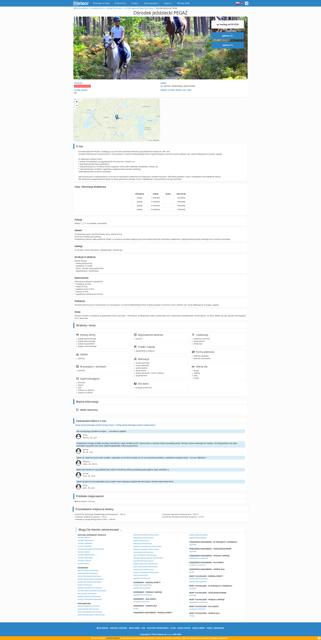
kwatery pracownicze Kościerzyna (147, 546)
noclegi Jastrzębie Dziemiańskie (91, 549)
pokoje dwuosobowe (141, 588)
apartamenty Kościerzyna (88, 609)
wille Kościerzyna (140, 575)
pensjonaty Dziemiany (87, 593)
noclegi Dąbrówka (85, 557)
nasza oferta (184, 628)
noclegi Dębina (84, 537)
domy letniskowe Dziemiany (89, 576)
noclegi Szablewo (85, 543)
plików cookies (113, 638)
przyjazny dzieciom (141, 601)
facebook (103, 628)
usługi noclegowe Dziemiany (90, 599)
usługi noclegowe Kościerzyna (146, 572)
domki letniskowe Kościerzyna (145, 535)
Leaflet (150, 140)
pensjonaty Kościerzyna (143, 561)
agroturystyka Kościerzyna (89, 606)
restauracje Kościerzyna (143, 569)
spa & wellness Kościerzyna (144, 555)
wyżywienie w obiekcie (142, 595)
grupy (135, 608)
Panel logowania (215, 628)
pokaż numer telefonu (82, 86)
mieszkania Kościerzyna (143, 552)
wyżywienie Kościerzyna (143, 537)
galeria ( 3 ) (227, 35)
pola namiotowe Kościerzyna (145, 566)
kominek (192, 551)
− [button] (77, 105)
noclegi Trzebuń (84, 560)
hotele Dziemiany (85, 585)
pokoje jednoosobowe (142, 585)
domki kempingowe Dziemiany (90, 579)
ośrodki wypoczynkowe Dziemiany (92, 590)
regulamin (134, 628)
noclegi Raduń (84, 552)
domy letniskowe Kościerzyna (90, 612)
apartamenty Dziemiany (88, 573)
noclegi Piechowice (86, 540)
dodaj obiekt (198, 628)
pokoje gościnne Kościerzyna (145, 563)
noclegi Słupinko (85, 546)
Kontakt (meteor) (118, 628)
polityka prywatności (158, 628)
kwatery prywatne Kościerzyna (146, 549)
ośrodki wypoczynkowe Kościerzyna (148, 558)
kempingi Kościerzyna (142, 543)
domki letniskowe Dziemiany (89, 582)
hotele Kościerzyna (141, 540)
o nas (173, 628)
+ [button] (77, 101)
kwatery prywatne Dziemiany (90, 587)
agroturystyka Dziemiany (88, 570)
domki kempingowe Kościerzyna (91, 614)
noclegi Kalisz (83, 563)
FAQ (143, 628)
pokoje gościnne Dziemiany (89, 596)
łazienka (192, 544)
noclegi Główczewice (86, 555)
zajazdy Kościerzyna (141, 578)
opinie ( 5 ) (228, 45)
